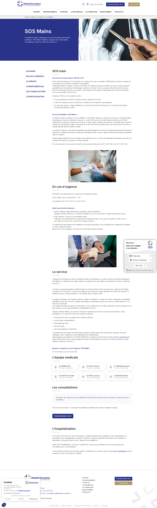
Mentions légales (66, 505)
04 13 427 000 (97, 4)
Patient (37, 12)
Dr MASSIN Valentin (121, 376)
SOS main (30, 71)
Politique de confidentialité (82, 505)
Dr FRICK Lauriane (92, 376)
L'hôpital (64, 12)
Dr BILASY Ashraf (92, 366)
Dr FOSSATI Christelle (66, 376)
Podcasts (119, 12)
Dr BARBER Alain (65, 366)
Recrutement (106, 12)
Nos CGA (96, 505)
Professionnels (50, 12)
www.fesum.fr (124, 337)
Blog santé (105, 505)
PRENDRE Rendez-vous (62, 416)
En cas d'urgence (35, 76)
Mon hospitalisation (120, 451)
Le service (31, 81)
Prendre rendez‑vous (123, 478)
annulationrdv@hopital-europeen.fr (59, 493)
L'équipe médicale (35, 86)
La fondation (91, 12)
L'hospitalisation (35, 96)
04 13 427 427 (48, 491)
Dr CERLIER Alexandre (122, 366)
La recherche (77, 12)
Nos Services (41, 17)
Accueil (27, 17)
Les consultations (35, 91)
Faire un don (134, 4)
